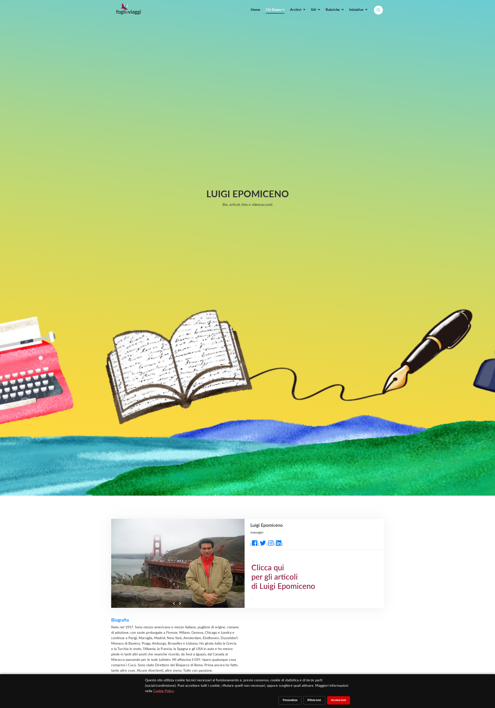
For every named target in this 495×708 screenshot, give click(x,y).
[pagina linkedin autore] (278, 544)
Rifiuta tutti (314, 700)
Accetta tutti (338, 700)
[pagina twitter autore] (263, 544)
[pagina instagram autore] (271, 544)
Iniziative (356, 10)
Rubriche (333, 10)
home (255, 10)
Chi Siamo (273, 10)
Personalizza (290, 700)
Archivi (296, 10)
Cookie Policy (163, 691)
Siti (314, 10)
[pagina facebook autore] (254, 544)
